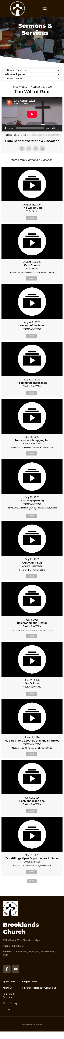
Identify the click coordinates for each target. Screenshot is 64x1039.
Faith (22, 135)
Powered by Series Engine (32, 889)
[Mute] (53, 128)
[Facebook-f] (7, 969)
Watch (31, 218)
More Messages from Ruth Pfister (43, 135)
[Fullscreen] (58, 128)
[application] (32, 114)
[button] (45, 9)
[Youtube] (15, 969)
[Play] (5, 128)
